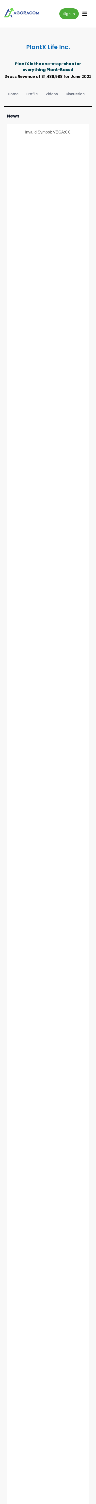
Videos (52, 93)
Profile (32, 93)
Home (13, 93)
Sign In (69, 13)
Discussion (75, 93)
